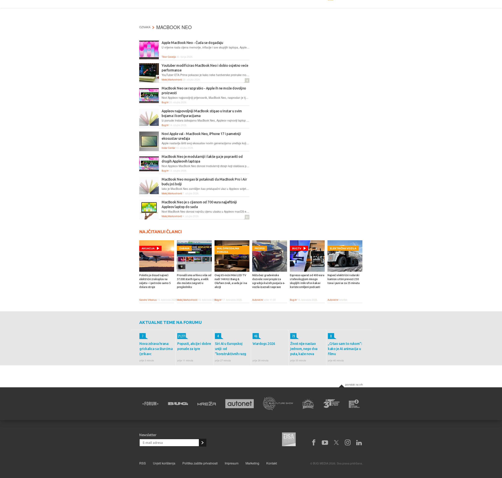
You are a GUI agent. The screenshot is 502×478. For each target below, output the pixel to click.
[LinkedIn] (359, 443)
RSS (142, 463)
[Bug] (178, 403)
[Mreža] (206, 403)
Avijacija (148, 248)
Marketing (252, 463)
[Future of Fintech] (354, 403)
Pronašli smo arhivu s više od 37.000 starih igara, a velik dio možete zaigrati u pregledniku (194, 281)
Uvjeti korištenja (164, 463)
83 (246, 217)
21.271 (181, 336)
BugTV (296, 248)
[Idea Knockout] (308, 404)
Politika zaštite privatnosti (200, 463)
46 (255, 336)
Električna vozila (343, 248)
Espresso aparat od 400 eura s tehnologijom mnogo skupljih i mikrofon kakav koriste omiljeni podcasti (307, 281)
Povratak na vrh (354, 384)
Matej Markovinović (172, 79)
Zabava (184, 248)
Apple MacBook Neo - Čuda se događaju (192, 43)
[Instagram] (347, 443)
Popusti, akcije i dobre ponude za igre (194, 346)
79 (292, 336)
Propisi (260, 248)
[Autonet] (239, 403)
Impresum (231, 463)
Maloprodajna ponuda (228, 250)
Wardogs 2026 (264, 343)
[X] (336, 443)
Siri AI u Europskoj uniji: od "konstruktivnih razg (230, 349)
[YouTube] (325, 443)
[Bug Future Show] (278, 403)
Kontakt (271, 463)
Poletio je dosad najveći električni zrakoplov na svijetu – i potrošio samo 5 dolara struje (155, 281)
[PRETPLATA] (202, 442)
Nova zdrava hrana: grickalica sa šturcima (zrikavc (156, 349)
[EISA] (289, 439)
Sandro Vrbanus (148, 299)
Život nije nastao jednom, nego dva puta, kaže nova (303, 349)
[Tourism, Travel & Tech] (331, 403)
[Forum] (150, 403)
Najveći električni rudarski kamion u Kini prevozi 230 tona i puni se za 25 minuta (343, 279)
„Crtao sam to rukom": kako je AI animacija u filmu (345, 349)
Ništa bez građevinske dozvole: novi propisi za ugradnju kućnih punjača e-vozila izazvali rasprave (268, 281)
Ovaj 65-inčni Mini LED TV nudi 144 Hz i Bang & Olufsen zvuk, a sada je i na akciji (231, 281)
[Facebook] (313, 443)
